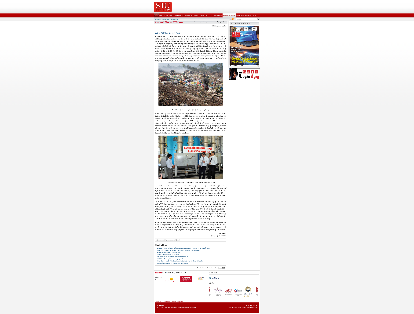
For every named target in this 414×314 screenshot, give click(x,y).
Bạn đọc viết (167, 301)
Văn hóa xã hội (188, 15)
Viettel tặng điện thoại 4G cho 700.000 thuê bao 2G (172, 263)
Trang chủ (192, 22)
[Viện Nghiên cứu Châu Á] (195, 278)
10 (211, 267)
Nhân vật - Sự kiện (246, 15)
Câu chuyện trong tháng (165, 15)
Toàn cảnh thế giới (178, 15)
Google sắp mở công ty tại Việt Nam (168, 254)
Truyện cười (159, 301)
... (213, 267)
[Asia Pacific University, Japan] (252, 291)
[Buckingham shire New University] (212, 291)
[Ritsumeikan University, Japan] (232, 291)
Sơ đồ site (249, 305)
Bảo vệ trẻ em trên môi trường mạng (168, 252)
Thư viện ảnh (175, 301)
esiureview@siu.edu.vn (189, 307)
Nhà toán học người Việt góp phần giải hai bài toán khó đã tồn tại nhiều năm (180, 261)
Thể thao (202, 15)
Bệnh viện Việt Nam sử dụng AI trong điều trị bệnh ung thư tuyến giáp (178, 250)
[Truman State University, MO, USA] (242, 291)
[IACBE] (214, 278)
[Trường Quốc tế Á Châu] (178, 278)
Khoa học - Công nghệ (229, 15)
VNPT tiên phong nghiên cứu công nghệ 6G (170, 259)
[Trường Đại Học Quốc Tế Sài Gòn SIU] (161, 278)
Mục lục (255, 15)
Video (181, 301)
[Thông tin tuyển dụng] (244, 74)
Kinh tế (238, 15)
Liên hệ (255, 305)
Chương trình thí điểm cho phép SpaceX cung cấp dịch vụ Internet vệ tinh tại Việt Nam (183, 248)
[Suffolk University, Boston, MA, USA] (222, 291)
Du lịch (207, 15)
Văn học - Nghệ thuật (216, 15)
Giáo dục (196, 15)
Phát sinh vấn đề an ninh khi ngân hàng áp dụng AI (172, 256)
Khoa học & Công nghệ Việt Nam (168, 22)
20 (215, 267)
